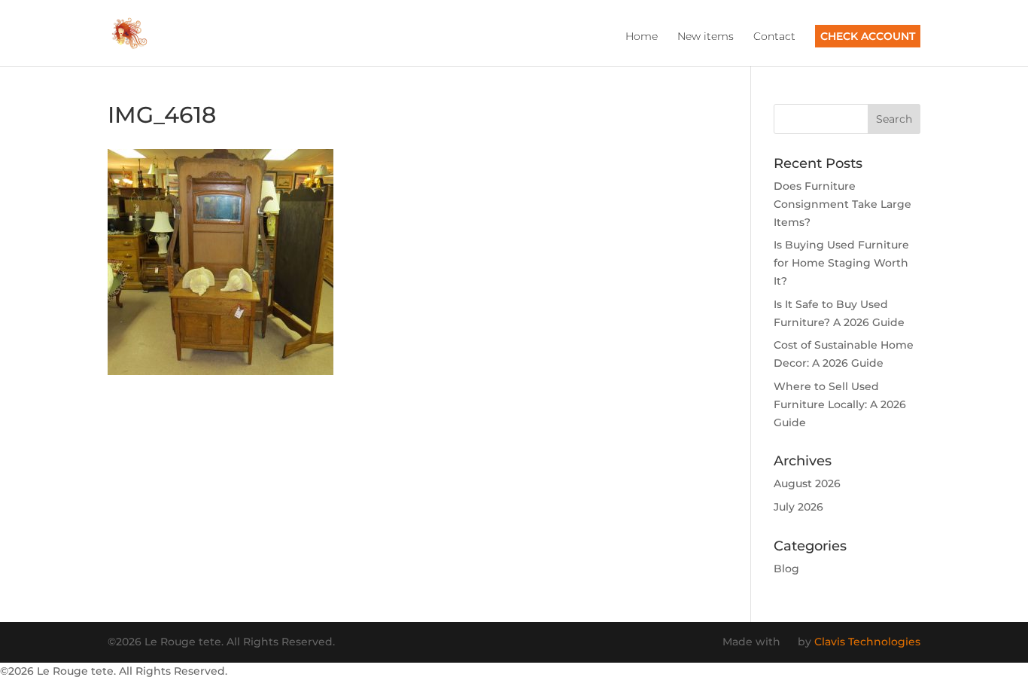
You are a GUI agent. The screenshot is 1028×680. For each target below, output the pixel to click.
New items (705, 37)
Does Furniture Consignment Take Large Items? (842, 204)
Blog (786, 568)
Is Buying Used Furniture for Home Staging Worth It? (841, 263)
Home (641, 37)
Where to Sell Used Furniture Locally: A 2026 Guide (840, 404)
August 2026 (807, 483)
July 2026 (798, 507)
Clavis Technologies (867, 641)
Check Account (867, 36)
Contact (774, 37)
